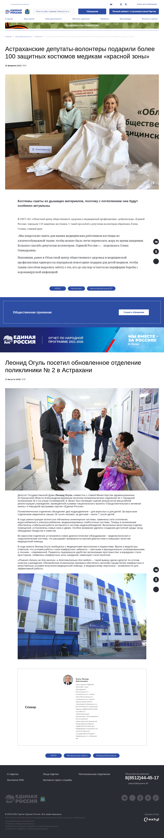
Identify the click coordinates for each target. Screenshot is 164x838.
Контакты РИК (15, 780)
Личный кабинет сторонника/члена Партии (134, 11)
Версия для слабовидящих (147, 4)
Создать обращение (134, 312)
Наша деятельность (53, 19)
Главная (8, 36)
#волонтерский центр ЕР (101, 288)
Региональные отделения (94, 774)
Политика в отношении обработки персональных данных (31, 826)
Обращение (92, 11)
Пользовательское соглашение (19, 821)
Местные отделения (81, 19)
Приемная (104, 19)
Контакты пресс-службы (57, 780)
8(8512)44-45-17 (142, 777)
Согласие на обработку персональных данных (26, 829)
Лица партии (29, 19)
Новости (38, 36)
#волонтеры (76, 288)
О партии (9, 19)
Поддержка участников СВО (82, 25)
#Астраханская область (77, 756)
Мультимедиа (125, 19)
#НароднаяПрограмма (106, 756)
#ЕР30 (57, 288)
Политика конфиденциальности (20, 824)
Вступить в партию (150, 19)
